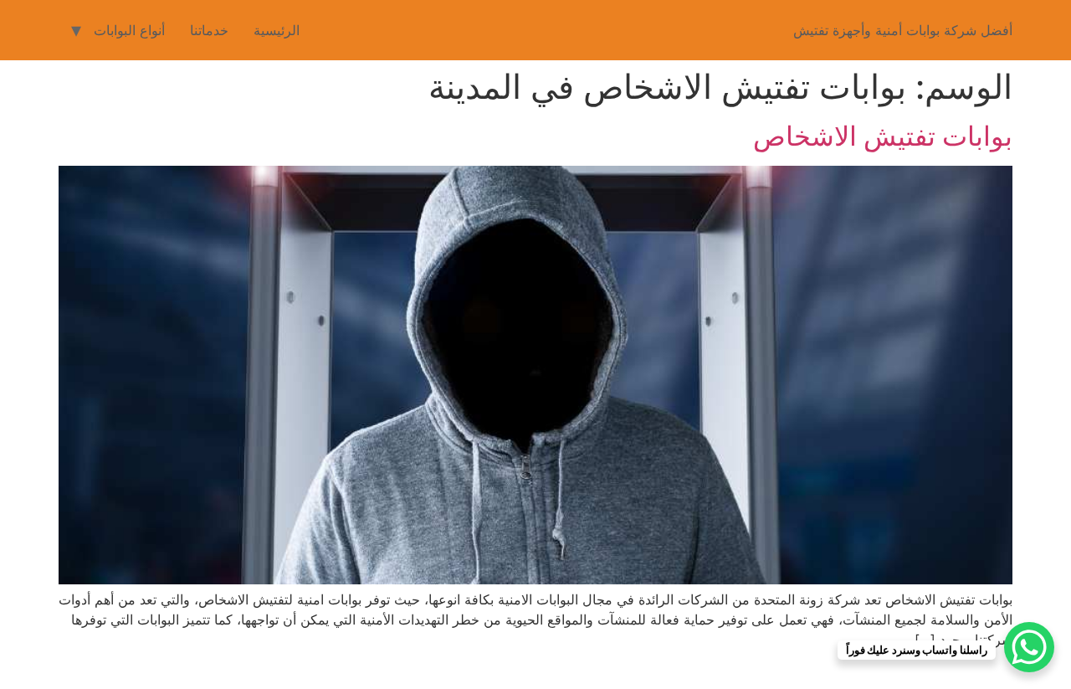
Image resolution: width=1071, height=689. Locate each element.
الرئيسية (277, 30)
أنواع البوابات (129, 30)
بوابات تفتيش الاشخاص (882, 136)
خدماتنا (209, 30)
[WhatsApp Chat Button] (1029, 647)
